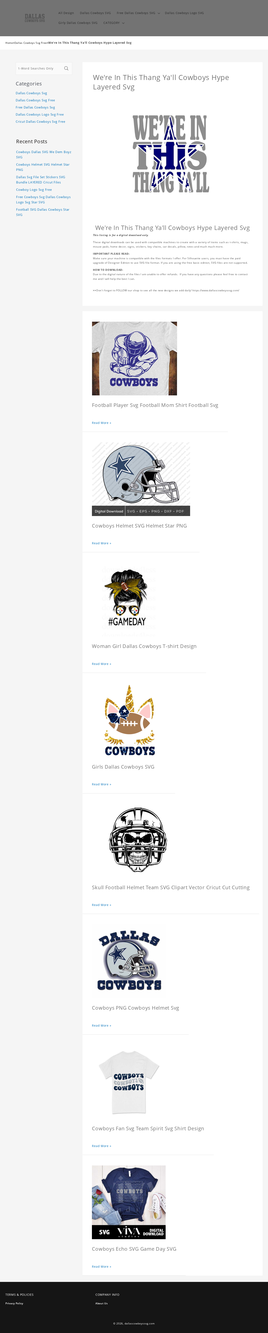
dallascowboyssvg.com (140, 1323)
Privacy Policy (14, 1303)
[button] (138, 13)
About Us (101, 1303)
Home (9, 43)
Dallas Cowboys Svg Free (30, 43)
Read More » (101, 423)
